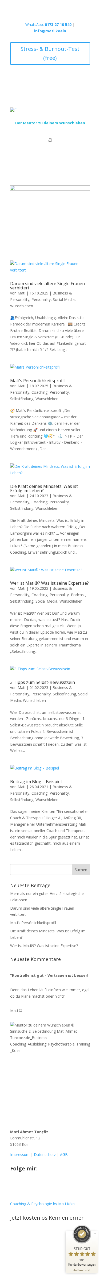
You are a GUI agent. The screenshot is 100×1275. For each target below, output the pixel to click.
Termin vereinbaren (41, 1235)
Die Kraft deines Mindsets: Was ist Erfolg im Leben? (44, 488)
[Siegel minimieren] (95, 1233)
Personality (41, 299)
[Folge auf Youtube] (35, 1186)
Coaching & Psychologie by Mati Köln (42, 1203)
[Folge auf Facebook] (25, 1186)
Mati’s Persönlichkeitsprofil (37, 381)
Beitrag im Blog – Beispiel (36, 781)
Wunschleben (21, 305)
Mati (21, 293)
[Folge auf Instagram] (14, 1186)
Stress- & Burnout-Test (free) (50, 53)
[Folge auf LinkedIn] (46, 1186)
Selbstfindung (21, 398)
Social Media (64, 299)
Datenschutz (45, 1154)
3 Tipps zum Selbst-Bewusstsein (42, 682)
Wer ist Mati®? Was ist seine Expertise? (49, 583)
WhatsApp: (48, 24)
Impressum (20, 1154)
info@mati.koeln (50, 30)
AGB (64, 1154)
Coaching (39, 392)
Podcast (78, 594)
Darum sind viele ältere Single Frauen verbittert (47, 286)
